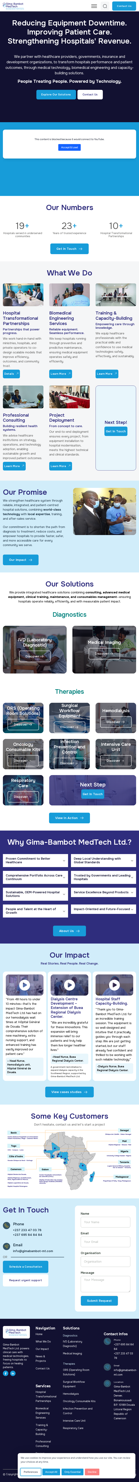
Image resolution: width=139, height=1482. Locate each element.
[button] (35, 860)
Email (85, 1233)
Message (87, 1273)
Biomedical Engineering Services (61, 318)
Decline (92, 1472)
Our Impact (17, 560)
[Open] (94, 6)
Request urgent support (25, 1280)
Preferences (31, 1472)
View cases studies (66, 1092)
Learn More (58, 373)
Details (9, 373)
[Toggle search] (105, 6)
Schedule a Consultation (25, 1266)
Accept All (51, 1472)
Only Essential (72, 1472)
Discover (32, 656)
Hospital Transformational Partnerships (20, 318)
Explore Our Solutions (56, 94)
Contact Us (124, 6)
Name (85, 1214)
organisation (91, 1253)
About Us (66, 931)
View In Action (66, 818)
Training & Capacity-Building (114, 315)
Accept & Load (69, 147)
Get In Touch (66, 249)
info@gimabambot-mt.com (33, 1251)
